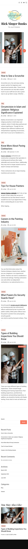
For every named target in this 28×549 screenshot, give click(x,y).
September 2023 (5, 474)
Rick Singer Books (14, 23)
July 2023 (3, 477)
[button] (3, 50)
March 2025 (4, 470)
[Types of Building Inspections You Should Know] (14, 364)
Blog (3, 103)
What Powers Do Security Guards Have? (13, 296)
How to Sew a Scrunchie (12, 75)
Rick (21, 62)
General (14, 46)
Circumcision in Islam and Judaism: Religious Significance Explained (13, 109)
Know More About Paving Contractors (10, 442)
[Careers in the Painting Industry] (14, 246)
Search (2, 419)
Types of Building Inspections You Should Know (14, 53)
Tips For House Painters (12, 186)
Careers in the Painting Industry (8, 450)
